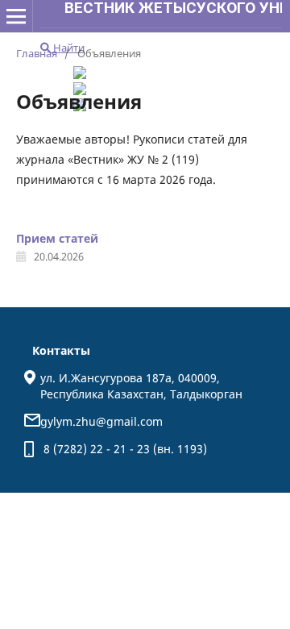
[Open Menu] (16, 16)
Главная (36, 53)
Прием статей (57, 238)
